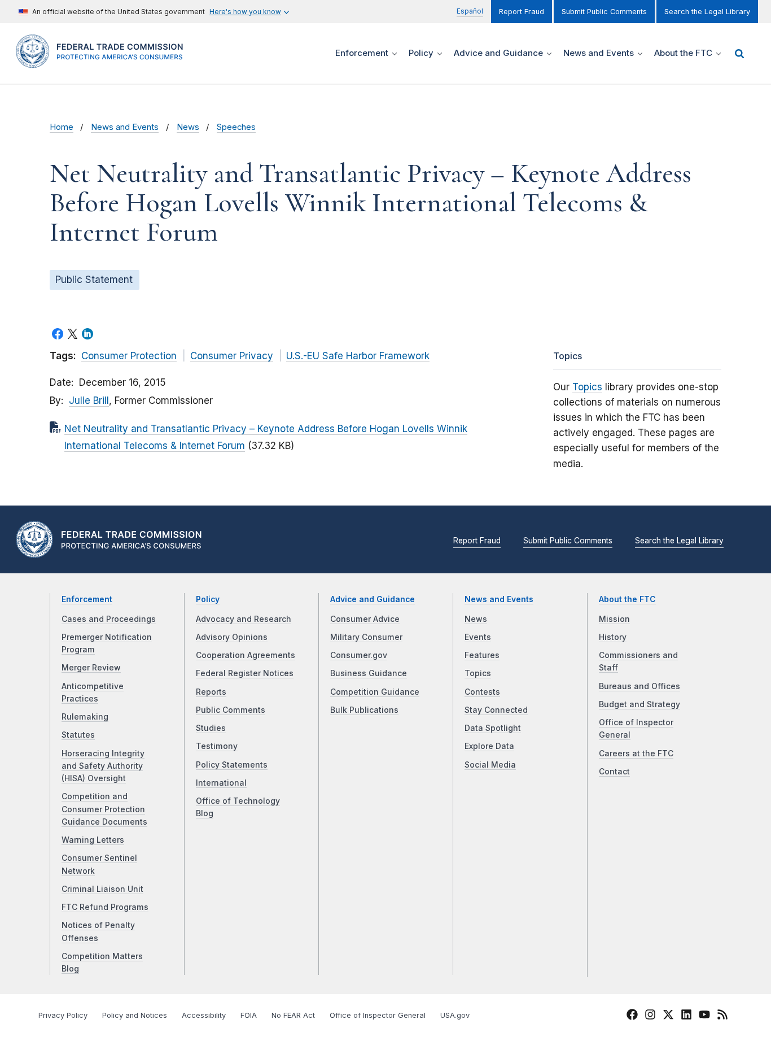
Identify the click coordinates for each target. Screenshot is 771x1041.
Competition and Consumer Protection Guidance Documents (104, 809)
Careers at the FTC (636, 753)
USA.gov (455, 1015)
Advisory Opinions (232, 637)
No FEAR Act (293, 1015)
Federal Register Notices (244, 673)
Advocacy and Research (243, 619)
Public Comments (230, 710)
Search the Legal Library (707, 11)
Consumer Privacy (231, 355)
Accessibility (204, 1015)
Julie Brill (89, 400)
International (221, 782)
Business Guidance (368, 673)
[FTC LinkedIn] (686, 1016)
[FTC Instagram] (650, 1016)
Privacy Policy (62, 1015)
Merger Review (91, 667)
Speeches (236, 127)
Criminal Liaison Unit (102, 889)
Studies (211, 728)
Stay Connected (496, 710)
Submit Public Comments (604, 11)
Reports (211, 691)
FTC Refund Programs (105, 907)
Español (470, 11)
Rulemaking (85, 716)
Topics (587, 387)
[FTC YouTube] (704, 1016)
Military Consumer (366, 637)
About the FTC (627, 599)
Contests (482, 691)
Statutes (78, 734)
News (188, 127)
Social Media (490, 764)
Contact (614, 771)
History (613, 637)
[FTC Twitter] (668, 1014)
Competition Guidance (374, 691)
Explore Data (489, 746)
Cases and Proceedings (109, 619)
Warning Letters (93, 839)
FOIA (248, 1015)
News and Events (125, 127)
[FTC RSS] (722, 1016)
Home (61, 127)
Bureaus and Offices (639, 686)
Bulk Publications (364, 710)
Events (478, 637)
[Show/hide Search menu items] (739, 53)
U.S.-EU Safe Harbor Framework (358, 355)
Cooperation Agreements (245, 655)
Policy (208, 599)
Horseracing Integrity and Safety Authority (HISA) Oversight (103, 766)
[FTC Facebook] (632, 1016)
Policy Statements (232, 764)
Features (482, 655)
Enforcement (87, 599)
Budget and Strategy (639, 704)
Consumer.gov (358, 655)
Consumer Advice (365, 619)
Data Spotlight (493, 728)
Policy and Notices (134, 1015)
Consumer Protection (129, 355)
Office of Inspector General (378, 1015)
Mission (614, 619)
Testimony (217, 746)
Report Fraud (521, 11)
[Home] (103, 61)
